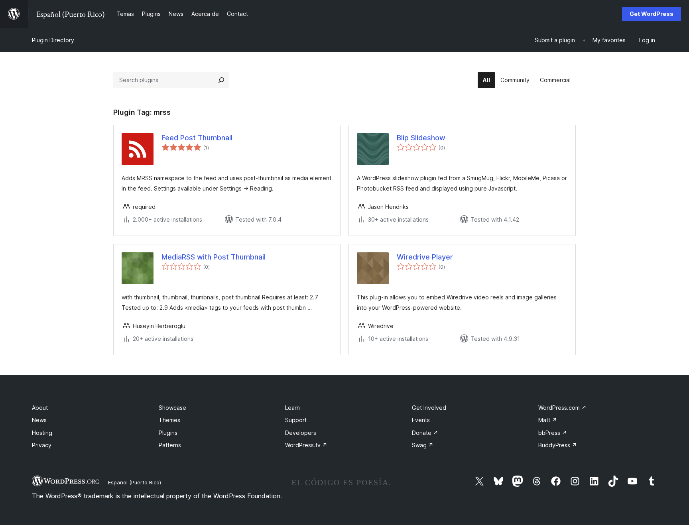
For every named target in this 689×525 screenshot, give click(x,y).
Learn (292, 407)
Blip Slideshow (421, 138)
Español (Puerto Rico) (134, 482)
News (39, 420)
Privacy (41, 445)
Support (296, 420)
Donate (425, 432)
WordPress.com (562, 407)
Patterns (170, 445)
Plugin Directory (53, 40)
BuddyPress (557, 445)
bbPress (552, 432)
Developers (300, 432)
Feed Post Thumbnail (196, 138)
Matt (547, 420)
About (40, 407)
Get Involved (429, 407)
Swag (422, 445)
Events (421, 420)
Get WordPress (651, 13)
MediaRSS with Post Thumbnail (213, 257)
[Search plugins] (221, 80)
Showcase (172, 407)
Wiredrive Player (425, 257)
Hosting (42, 432)
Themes (169, 420)
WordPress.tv (306, 445)
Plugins (168, 432)
